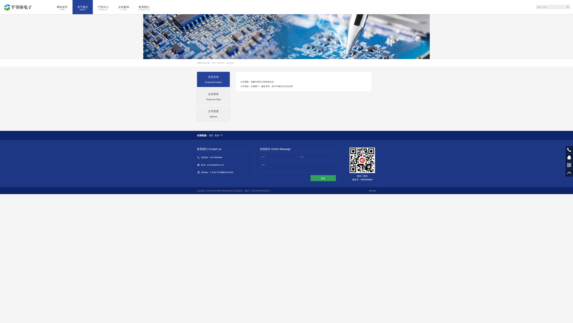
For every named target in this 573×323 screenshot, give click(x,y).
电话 (302, 156)
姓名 (263, 156)
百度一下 (219, 135)
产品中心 (103, 8)
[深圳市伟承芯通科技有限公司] (18, 7)
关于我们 (82, 8)
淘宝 (211, 135)
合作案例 (123, 8)
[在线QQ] (569, 158)
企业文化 (230, 62)
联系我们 (144, 8)
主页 (213, 62)
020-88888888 (569, 150)
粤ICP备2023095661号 (261, 190)
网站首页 (62, 8)
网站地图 (372, 190)
